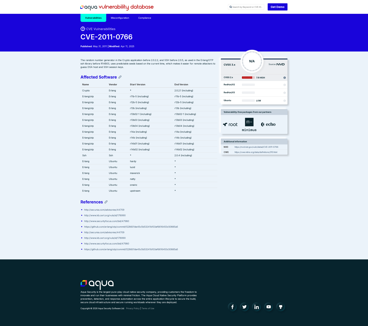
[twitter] (245, 308)
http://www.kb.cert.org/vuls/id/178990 (105, 215)
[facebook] (233, 308)
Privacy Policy (133, 308)
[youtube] (269, 308)
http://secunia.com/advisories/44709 (104, 209)
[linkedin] (257, 308)
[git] (281, 308)
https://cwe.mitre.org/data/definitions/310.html (256, 152)
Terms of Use (147, 308)
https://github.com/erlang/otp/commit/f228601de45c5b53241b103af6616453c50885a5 (131, 226)
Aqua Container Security (97, 285)
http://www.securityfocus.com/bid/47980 (106, 221)
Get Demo (277, 7)
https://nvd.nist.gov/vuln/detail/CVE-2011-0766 (256, 147)
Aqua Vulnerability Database (117, 7)
